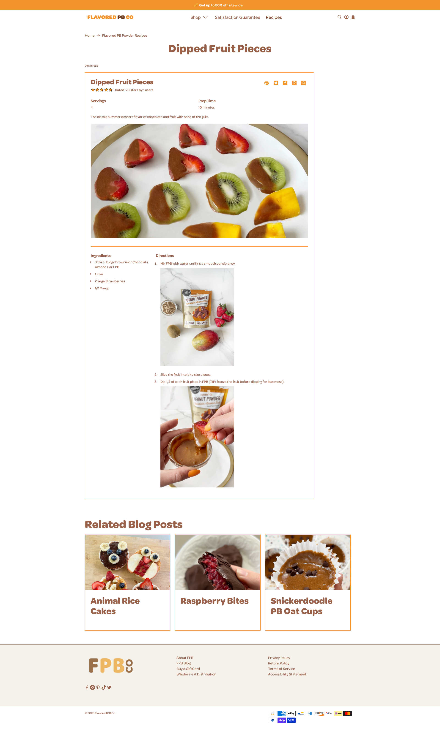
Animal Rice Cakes (115, 605)
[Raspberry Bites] (217, 562)
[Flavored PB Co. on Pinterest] (98, 688)
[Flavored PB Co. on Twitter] (109, 688)
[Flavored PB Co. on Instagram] (92, 688)
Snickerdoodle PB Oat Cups (302, 605)
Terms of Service (281, 668)
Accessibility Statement (287, 674)
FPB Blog (183, 663)
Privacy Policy (279, 657)
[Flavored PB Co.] (110, 17)
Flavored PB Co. (105, 713)
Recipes (274, 17)
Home (90, 35)
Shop (195, 17)
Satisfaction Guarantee (237, 17)
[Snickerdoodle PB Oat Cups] (307, 562)
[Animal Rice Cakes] (127, 562)
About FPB (184, 657)
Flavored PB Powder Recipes (124, 35)
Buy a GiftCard (188, 668)
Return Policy (278, 663)
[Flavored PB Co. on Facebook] (87, 688)
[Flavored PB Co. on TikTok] (104, 688)
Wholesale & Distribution (196, 674)
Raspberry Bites (215, 600)
